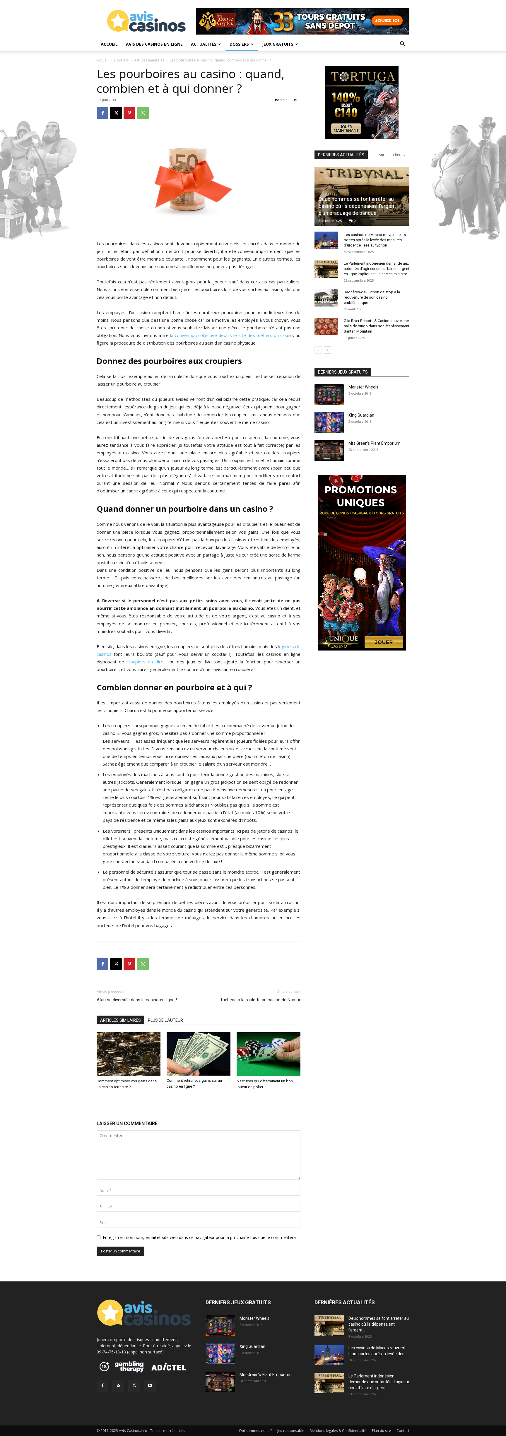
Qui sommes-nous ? (255, 1430)
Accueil (109, 44)
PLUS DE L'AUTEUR (165, 1020)
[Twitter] (134, 1386)
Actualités (203, 44)
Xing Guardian (361, 415)
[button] (402, 44)
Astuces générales (149, 60)
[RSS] (118, 1386)
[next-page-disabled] (109, 1098)
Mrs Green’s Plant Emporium (374, 443)
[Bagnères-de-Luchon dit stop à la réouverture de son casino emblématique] (326, 298)
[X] (116, 113)
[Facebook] (102, 113)
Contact (402, 1430)
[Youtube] (150, 1386)
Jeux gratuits (277, 44)
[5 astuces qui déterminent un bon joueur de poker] (268, 1054)
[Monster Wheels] (329, 394)
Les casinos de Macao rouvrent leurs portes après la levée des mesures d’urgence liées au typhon (375, 239)
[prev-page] (100, 1098)
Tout (380, 155)
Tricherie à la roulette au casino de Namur (260, 999)
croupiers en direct (146, 662)
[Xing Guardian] (329, 422)
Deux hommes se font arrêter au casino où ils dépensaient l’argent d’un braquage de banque (357, 206)
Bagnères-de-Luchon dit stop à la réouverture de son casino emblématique (372, 297)
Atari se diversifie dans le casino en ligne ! (137, 999)
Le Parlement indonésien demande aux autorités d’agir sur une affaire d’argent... (378, 1382)
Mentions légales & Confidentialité (338, 1430)
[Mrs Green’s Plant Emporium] (329, 450)
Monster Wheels (363, 387)
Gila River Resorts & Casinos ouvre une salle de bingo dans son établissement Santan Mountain (376, 326)
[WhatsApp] (143, 113)
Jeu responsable (290, 1430)
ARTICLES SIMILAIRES (120, 1020)
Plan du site (381, 1430)
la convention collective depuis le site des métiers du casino (231, 335)
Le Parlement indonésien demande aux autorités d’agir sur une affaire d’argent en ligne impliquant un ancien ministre (376, 268)
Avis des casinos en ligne (154, 44)
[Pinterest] (129, 113)
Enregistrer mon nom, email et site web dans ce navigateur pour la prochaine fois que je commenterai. (200, 1237)
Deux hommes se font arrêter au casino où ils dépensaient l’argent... (378, 1324)
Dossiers (239, 44)
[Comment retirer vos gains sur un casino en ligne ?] (198, 1054)
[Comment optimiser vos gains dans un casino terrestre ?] (128, 1054)
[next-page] (327, 350)
